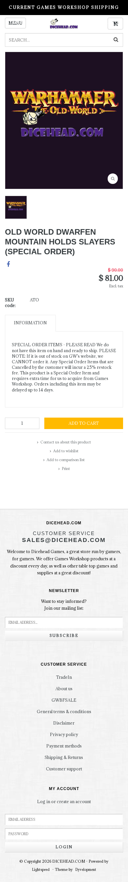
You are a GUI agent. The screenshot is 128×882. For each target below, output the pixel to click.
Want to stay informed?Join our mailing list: (64, 605)
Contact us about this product (65, 442)
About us (64, 688)
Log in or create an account (64, 801)
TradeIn (64, 677)
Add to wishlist (65, 450)
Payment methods (64, 745)
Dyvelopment (85, 869)
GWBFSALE (64, 700)
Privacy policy (64, 734)
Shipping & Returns (64, 757)
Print (66, 468)
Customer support (64, 768)
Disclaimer (64, 723)
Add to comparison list (66, 459)
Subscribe (64, 635)
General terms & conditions (64, 711)
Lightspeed (41, 869)
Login (64, 846)
